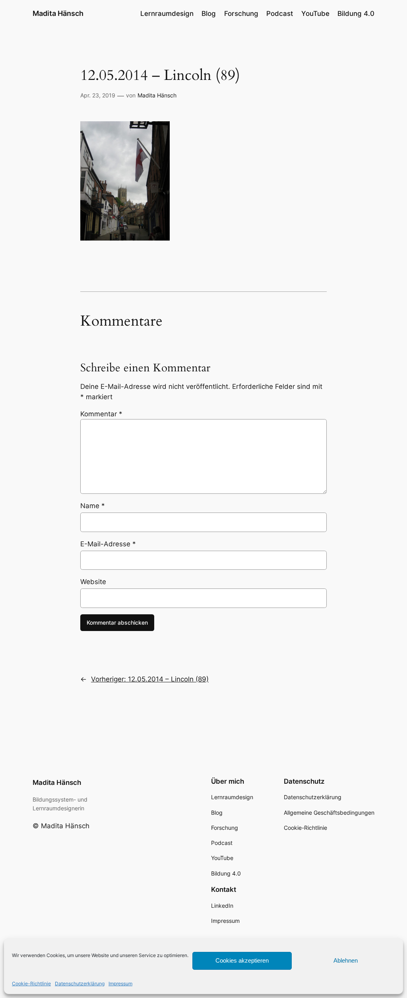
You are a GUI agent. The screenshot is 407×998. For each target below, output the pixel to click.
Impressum (120, 983)
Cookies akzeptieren (242, 960)
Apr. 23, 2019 (97, 95)
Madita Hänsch (58, 13)
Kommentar (101, 414)
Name (92, 506)
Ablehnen (345, 960)
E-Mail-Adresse (108, 544)
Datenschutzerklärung (80, 983)
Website (93, 582)
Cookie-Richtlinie (31, 983)
